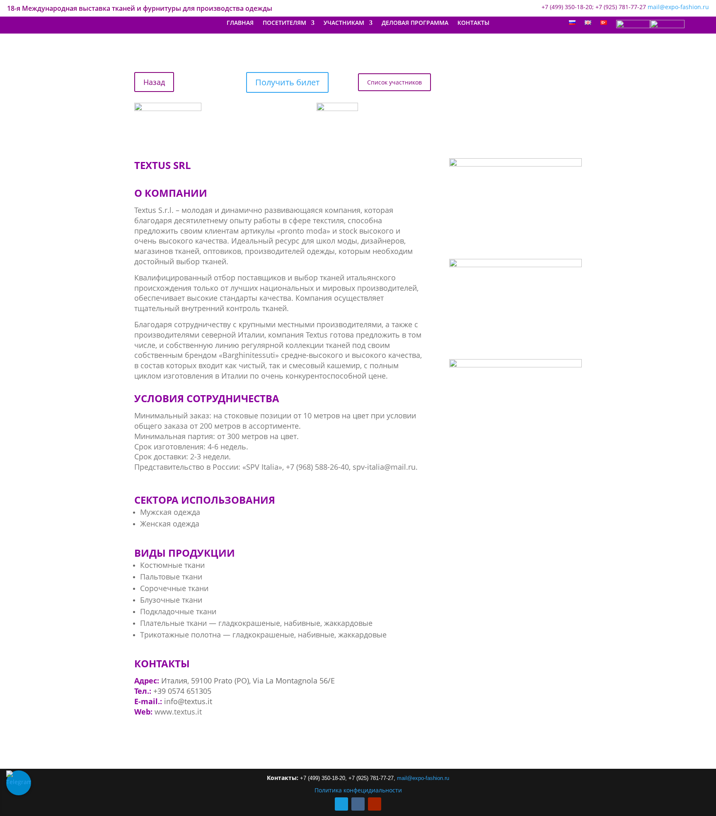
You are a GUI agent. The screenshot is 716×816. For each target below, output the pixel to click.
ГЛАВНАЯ (240, 23)
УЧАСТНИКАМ (344, 23)
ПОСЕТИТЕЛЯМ (284, 23)
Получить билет (287, 82)
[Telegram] (18, 782)
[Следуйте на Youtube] (374, 804)
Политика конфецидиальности (358, 790)
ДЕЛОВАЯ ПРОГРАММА (415, 23)
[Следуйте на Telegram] (341, 804)
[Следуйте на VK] (358, 804)
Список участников (394, 82)
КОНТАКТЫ (473, 23)
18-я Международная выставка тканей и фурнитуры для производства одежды (139, 9)
